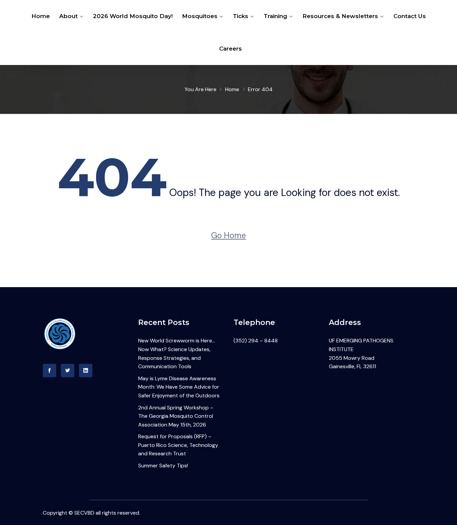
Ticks (240, 16)
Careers (230, 48)
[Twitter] (67, 370)
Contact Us (409, 16)
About (68, 16)
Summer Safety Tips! (163, 465)
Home (40, 16)
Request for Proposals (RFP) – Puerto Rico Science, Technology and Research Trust (178, 445)
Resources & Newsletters (340, 16)
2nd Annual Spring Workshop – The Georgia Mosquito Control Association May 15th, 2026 (175, 416)
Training (275, 16)
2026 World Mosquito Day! (133, 16)
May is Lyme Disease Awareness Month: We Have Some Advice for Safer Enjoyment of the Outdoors (178, 387)
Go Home (228, 235)
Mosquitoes (199, 16)
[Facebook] (49, 370)
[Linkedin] (85, 370)
